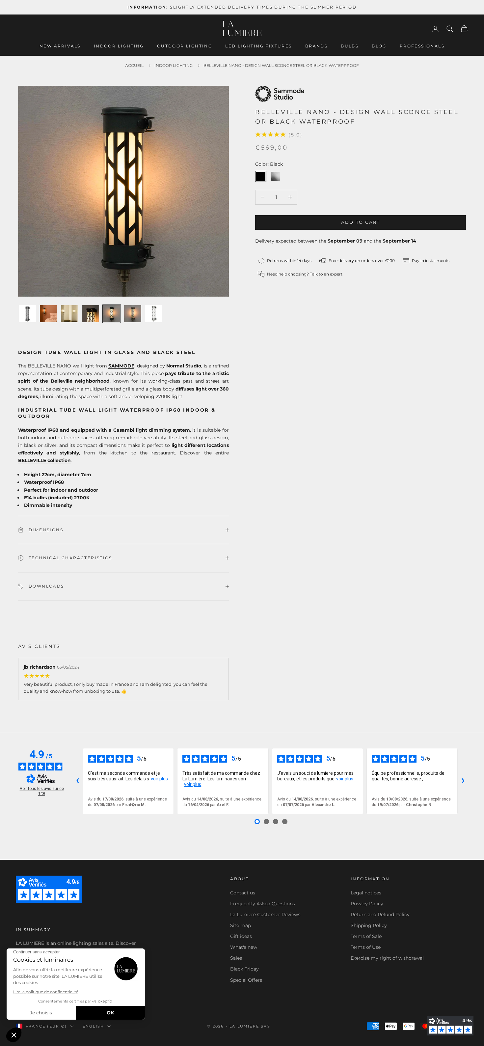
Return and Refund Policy (380, 914)
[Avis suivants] (463, 781)
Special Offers (246, 980)
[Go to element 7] (154, 314)
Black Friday (244, 969)
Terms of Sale (366, 936)
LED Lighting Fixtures (258, 46)
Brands (316, 46)
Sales (236, 958)
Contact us (242, 893)
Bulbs (350, 46)
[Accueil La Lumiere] (242, 29)
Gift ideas (241, 936)
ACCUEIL (134, 65)
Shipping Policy (369, 925)
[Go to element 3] (69, 314)
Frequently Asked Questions (262, 904)
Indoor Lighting (119, 46)
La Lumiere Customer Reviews (265, 914)
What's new (243, 947)
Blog (379, 46)
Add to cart (360, 222)
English (93, 1026)
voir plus (159, 778)
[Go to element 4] (90, 314)
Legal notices (366, 893)
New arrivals (60, 46)
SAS (265, 1026)
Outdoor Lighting (184, 46)
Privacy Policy (367, 904)
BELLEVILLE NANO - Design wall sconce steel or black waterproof (281, 65)
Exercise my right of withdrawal (387, 958)
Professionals (422, 46)
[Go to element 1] (27, 314)
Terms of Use (366, 947)
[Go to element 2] (48, 314)
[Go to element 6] (132, 314)
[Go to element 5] (111, 314)
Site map (240, 925)
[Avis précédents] (77, 781)
